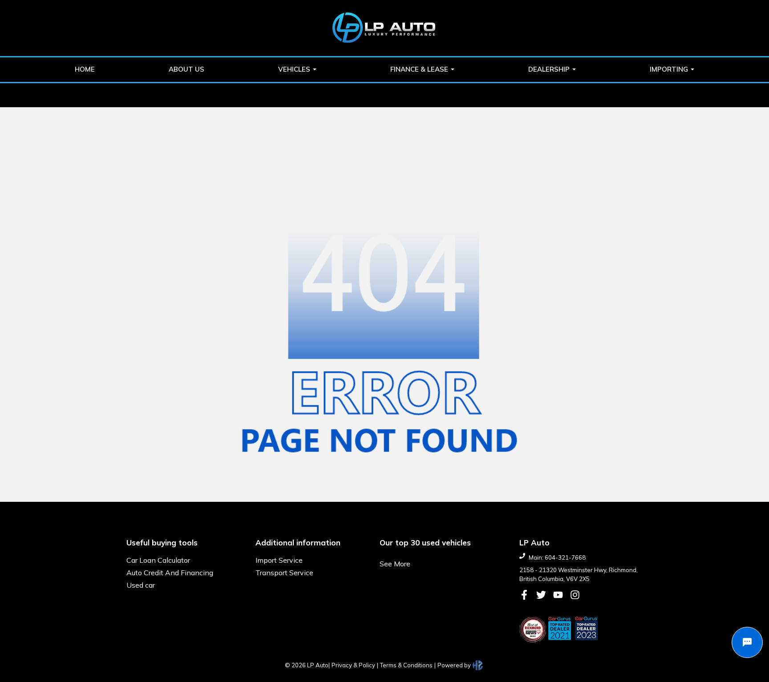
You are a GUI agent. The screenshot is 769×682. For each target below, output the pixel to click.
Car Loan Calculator (158, 560)
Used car (140, 585)
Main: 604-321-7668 (557, 557)
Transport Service (284, 572)
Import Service (279, 560)
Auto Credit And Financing (169, 572)
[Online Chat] (747, 642)
